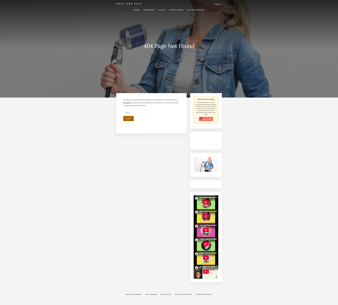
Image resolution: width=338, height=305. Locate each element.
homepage (127, 103)
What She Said (129, 4)
